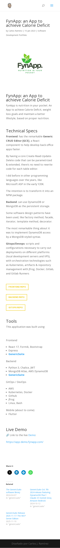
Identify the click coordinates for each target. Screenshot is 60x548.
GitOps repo (16, 307)
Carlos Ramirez (15, 30)
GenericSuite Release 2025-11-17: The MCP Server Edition (16, 516)
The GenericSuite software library (13, 491)
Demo (31, 435)
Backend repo (17, 297)
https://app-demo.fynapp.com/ (24, 442)
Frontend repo (17, 287)
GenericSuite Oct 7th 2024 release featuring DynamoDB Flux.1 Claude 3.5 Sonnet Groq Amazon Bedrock (40, 495)
